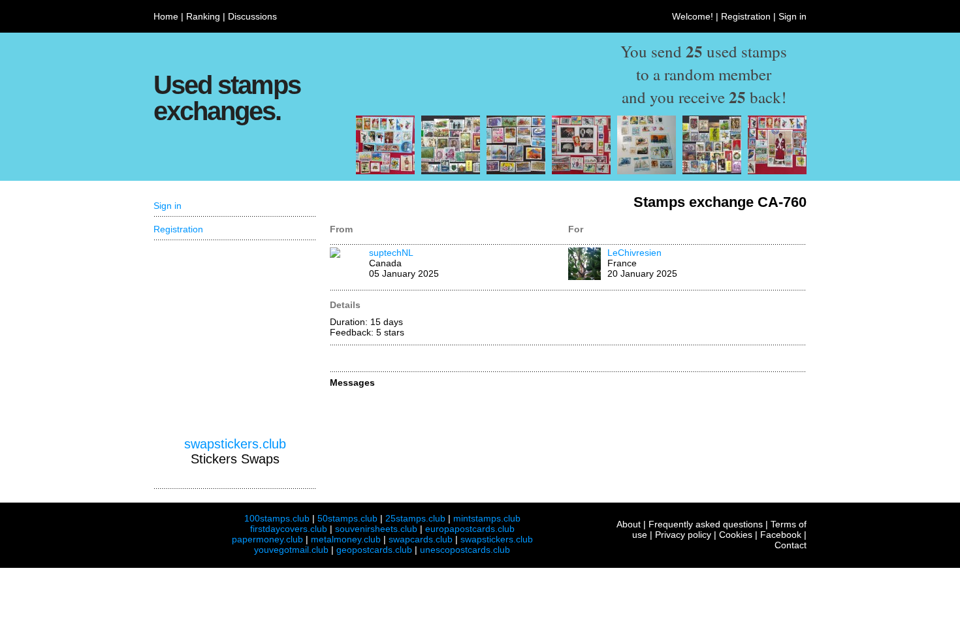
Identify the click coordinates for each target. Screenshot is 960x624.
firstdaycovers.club (288, 528)
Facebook (780, 534)
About (628, 524)
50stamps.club (347, 518)
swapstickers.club (235, 444)
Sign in (792, 16)
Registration (746, 16)
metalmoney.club (346, 539)
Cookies (735, 534)
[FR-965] (385, 171)
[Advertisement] (235, 338)
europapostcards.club (470, 528)
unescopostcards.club (465, 549)
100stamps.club (277, 518)
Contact (791, 545)
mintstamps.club (486, 518)
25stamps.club (415, 518)
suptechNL (391, 252)
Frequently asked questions (705, 524)
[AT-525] (450, 171)
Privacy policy (683, 534)
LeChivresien (634, 252)
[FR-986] (516, 171)
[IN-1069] (646, 171)
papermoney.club (267, 539)
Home (165, 16)
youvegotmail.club (291, 549)
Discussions (252, 16)
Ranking (203, 16)
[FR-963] (777, 171)
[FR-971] (581, 171)
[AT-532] (711, 171)
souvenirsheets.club (376, 528)
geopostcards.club (374, 549)
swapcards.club (421, 539)
